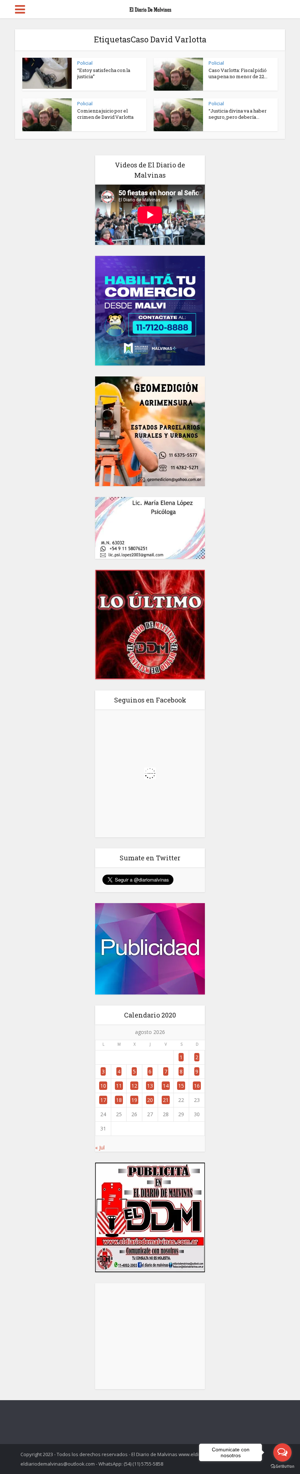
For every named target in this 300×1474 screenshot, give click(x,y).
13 (150, 1085)
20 (150, 1099)
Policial (85, 63)
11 (119, 1085)
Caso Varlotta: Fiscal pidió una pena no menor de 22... (238, 73)
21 (166, 1099)
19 (134, 1099)
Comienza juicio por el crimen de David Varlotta (105, 113)
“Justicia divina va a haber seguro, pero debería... (238, 113)
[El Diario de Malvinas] (150, 8)
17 (103, 1099)
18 (119, 1099)
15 (181, 1085)
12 (134, 1085)
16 (197, 1085)
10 (103, 1085)
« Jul (100, 1147)
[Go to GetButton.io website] (282, 1466)
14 (166, 1085)
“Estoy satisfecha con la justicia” (103, 73)
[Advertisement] (150, 1336)
